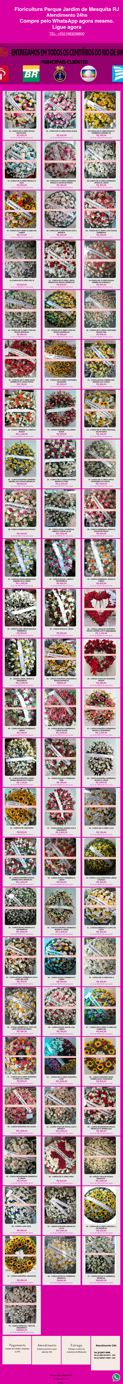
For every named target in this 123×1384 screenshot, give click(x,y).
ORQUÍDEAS (111, 631)
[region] (16, 1350)
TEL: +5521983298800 (66, 34)
